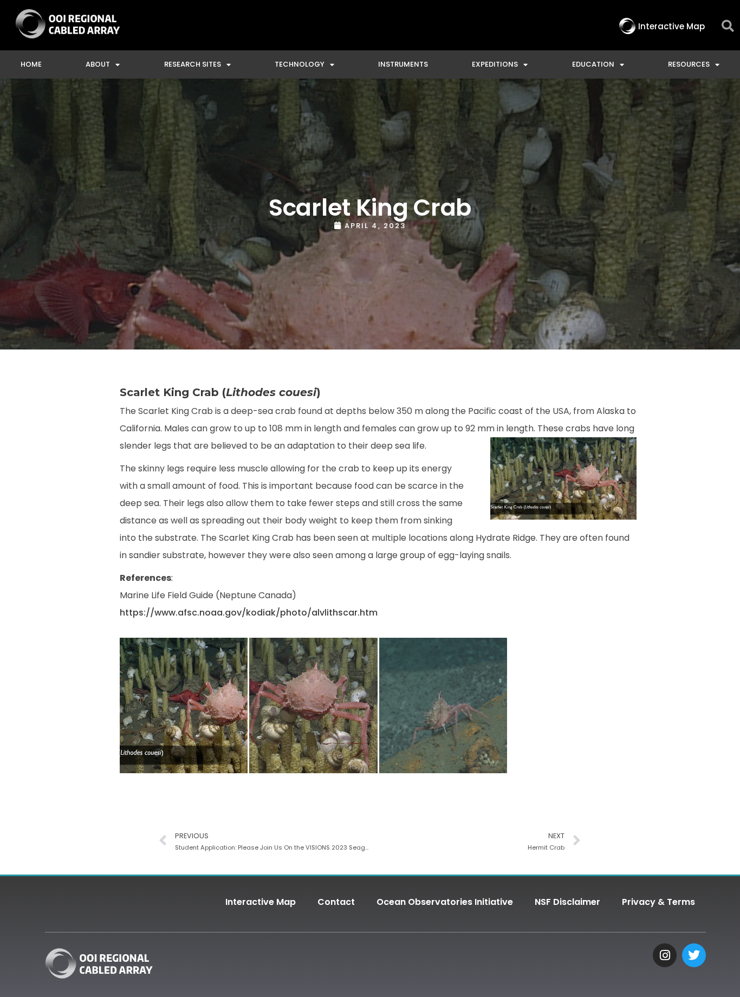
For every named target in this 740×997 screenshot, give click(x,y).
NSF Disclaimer (567, 902)
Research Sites (192, 64)
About (98, 64)
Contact (336, 902)
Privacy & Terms (658, 902)
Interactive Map (260, 902)
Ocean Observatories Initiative (445, 902)
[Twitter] (694, 955)
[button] (728, 26)
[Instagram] (665, 955)
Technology (299, 64)
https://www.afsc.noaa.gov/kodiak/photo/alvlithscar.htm (249, 612)
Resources (689, 64)
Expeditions (495, 64)
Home (31, 64)
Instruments (403, 64)
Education (593, 64)
